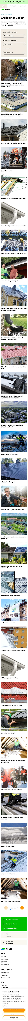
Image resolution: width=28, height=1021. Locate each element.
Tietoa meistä (9, 14)
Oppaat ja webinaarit (5, 977)
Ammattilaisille (12, 6)
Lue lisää (5, 1006)
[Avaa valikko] (26, 9)
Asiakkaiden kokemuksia (6, 987)
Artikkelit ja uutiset (5, 972)
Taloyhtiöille (23, 6)
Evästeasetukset (14, 1017)
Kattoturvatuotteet (5, 964)
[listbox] (14, 36)
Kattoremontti (4, 956)
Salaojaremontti (4, 959)
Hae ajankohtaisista (7, 49)
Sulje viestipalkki (26, 2)
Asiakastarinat (4, 975)
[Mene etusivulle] (5, 10)
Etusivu (2, 14)
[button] (22, 9)
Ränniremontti (4, 961)
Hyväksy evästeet (14, 1010)
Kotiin (3, 6)
